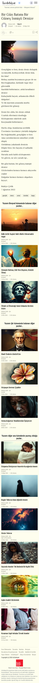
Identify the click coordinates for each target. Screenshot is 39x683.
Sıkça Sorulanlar (25, 655)
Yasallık (21, 652)
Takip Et (19, 24)
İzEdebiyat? (15, 655)
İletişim (27, 649)
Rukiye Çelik (11, 24)
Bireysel (10, 26)
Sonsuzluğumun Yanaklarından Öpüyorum (16, 421)
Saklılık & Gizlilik (30, 652)
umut (18, 195)
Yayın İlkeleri (5, 655)
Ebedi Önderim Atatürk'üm (11, 354)
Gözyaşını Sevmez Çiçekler (11, 387)
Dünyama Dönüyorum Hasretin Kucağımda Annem (19, 466)
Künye (34, 655)
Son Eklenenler (6, 649)
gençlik (5, 195)
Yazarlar (15, 649)
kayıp (33, 195)
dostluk (26, 195)
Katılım (21, 649)
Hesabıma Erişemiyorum (9, 652)
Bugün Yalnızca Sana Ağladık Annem (14, 500)
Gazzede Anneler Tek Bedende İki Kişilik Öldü (17, 567)
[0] (3, 33)
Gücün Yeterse (6, 533)
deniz (12, 195)
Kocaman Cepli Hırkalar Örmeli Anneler (15, 633)
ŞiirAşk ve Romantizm (6, 537)
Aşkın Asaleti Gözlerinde (10, 600)
